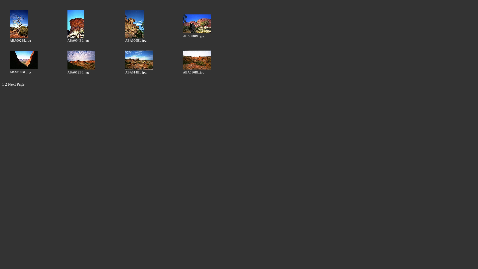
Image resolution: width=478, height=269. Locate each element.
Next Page (16, 84)
